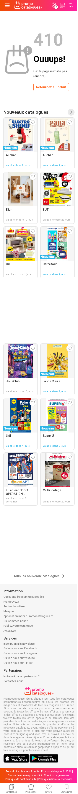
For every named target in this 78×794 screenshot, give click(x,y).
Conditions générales (56, 775)
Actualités (9, 630)
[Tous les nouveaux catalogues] (71, 112)
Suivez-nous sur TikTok (18, 662)
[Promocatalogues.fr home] (28, 5)
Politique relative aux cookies (55, 779)
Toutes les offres (14, 606)
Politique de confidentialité (20, 779)
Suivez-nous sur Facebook (20, 648)
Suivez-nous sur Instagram (20, 653)
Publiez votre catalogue (18, 625)
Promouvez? (11, 601)
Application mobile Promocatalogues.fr (28, 616)
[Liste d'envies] (62, 5)
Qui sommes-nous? (15, 621)
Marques (9, 611)
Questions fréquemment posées (23, 596)
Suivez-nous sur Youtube (19, 657)
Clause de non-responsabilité (25, 775)
